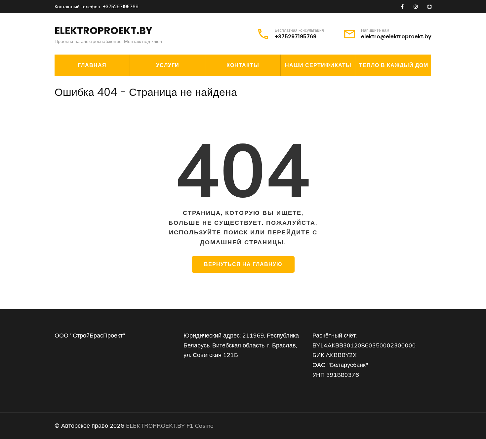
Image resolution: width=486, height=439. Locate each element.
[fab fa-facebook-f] (402, 7)
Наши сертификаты (318, 65)
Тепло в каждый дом (393, 65)
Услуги (167, 65)
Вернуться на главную (243, 264)
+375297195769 (121, 6)
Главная (92, 65)
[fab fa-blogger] (429, 7)
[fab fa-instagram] (416, 7)
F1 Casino (200, 425)
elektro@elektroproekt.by (396, 36)
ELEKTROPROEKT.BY (103, 30)
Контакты (242, 65)
